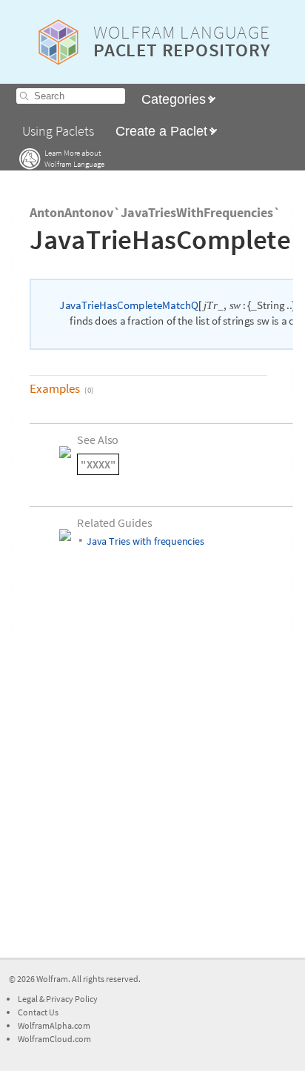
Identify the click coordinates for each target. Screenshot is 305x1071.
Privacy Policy (72, 998)
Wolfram (52, 978)
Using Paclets (58, 131)
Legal (28, 998)
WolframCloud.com (54, 1038)
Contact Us (38, 1012)
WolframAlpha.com (54, 1025)
